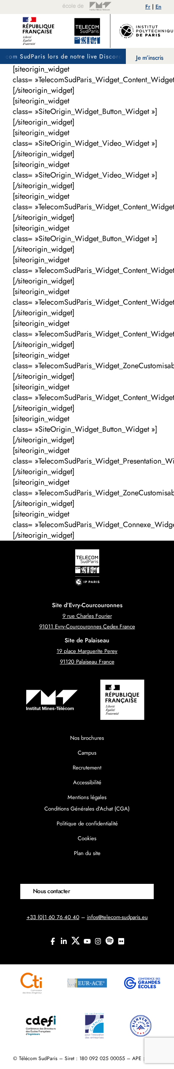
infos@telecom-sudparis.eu (117, 917)
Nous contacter (51, 891)
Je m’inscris (149, 57)
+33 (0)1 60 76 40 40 (53, 917)
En (158, 7)
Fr (147, 7)
